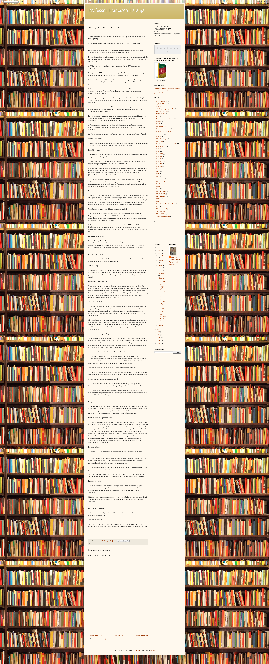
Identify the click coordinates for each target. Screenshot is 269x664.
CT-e (157, 116)
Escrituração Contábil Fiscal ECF (166, 144)
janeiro (161, 325)
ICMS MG (159, 154)
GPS (157, 149)
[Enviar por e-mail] (121, 541)
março (161, 271)
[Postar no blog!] (123, 541)
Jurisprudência (160, 179)
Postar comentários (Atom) (102, 639)
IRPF (97, 544)
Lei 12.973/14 (160, 181)
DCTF (158, 124)
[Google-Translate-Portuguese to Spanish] (167, 53)
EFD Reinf (159, 141)
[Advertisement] (118, 618)
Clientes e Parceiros (162, 111)
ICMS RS (159, 161)
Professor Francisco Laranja (116, 10)
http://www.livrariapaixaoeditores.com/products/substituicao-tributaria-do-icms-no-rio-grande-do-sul (167, 91)
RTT (157, 206)
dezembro (161, 256)
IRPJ (157, 174)
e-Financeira (160, 134)
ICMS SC (159, 164)
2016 (158, 332)
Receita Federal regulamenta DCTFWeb (162, 288)
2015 (158, 335)
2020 (158, 247)
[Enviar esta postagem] (117, 541)
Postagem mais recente (95, 635)
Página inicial (119, 635)
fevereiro (161, 274)
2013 (158, 341)
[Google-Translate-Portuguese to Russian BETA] (177, 49)
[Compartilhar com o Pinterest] (129, 541)
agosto (161, 265)
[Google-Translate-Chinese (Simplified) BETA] (157, 49)
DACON (158, 121)
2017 (158, 329)
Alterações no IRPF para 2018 (162, 280)
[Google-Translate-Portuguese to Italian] (167, 49)
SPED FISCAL (161, 214)
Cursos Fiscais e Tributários (164, 119)
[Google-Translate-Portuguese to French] (161, 49)
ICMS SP (159, 166)
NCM (158, 186)
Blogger (152, 650)
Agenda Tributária (161, 104)
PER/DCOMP (160, 194)
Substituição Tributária (163, 216)
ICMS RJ (159, 159)
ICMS (158, 151)
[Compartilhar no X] (125, 541)
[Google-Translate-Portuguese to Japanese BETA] (171, 49)
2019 (158, 250)
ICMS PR (159, 156)
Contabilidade (160, 114)
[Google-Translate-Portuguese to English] (174, 49)
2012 (158, 343)
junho (160, 268)
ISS (157, 176)
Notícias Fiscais (161, 191)
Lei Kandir (159, 184)
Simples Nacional (161, 209)
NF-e (157, 189)
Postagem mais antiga (141, 635)
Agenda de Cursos (161, 101)
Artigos (158, 106)
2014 (158, 338)
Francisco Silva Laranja (175, 258)
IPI (157, 169)
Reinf (158, 201)
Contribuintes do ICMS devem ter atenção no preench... (162, 316)
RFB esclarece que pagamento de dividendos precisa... (162, 302)
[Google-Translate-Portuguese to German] (164, 49)
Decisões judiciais (161, 126)
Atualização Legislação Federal (165, 109)
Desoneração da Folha (162, 129)
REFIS (158, 199)
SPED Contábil (160, 211)
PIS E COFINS (161, 196)
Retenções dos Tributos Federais (165, 204)
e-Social (158, 136)
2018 (158, 253)
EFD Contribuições (162, 139)
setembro (161, 260)
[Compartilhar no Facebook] (127, 541)
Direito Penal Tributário (163, 131)
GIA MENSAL (160, 146)
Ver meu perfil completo (173, 263)
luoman (138, 650)
